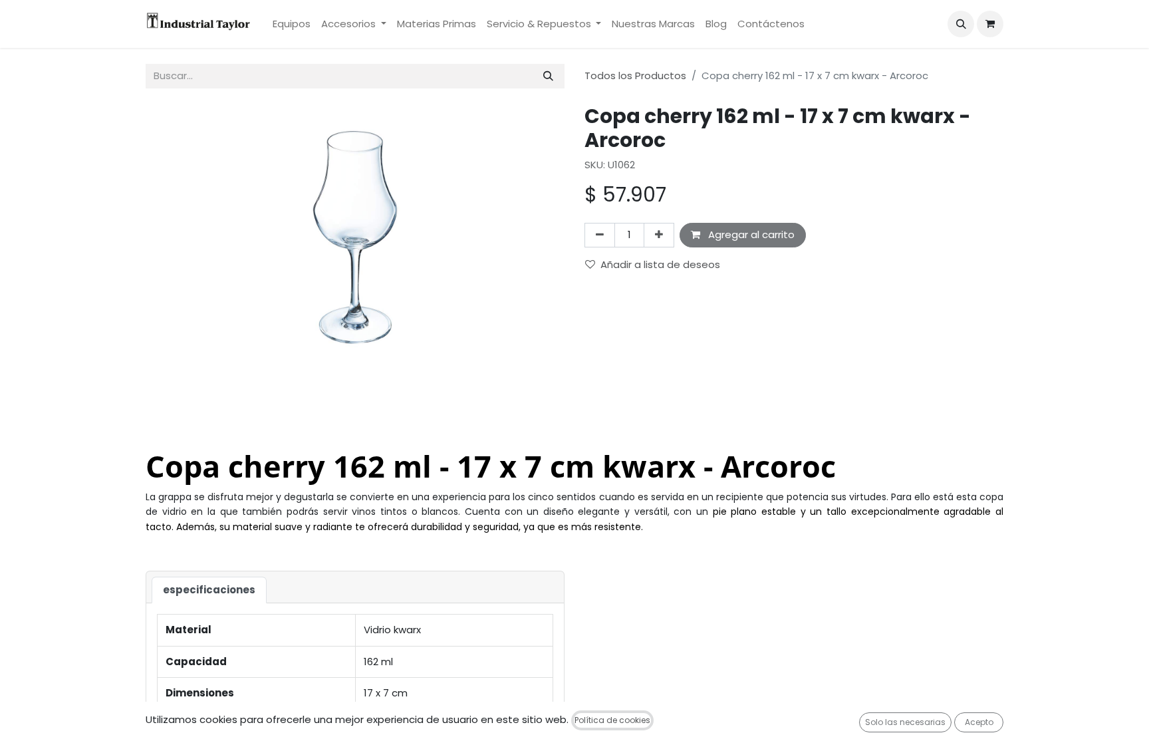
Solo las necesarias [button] (905, 722)
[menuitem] (291, 24)
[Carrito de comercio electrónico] (990, 24)
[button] (961, 24)
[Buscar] (548, 76)
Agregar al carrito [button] (750, 234)
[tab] (209, 590)
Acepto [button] (979, 722)
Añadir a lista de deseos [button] (660, 264)
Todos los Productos (635, 75)
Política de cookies (612, 720)
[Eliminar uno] (599, 235)
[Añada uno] (659, 235)
